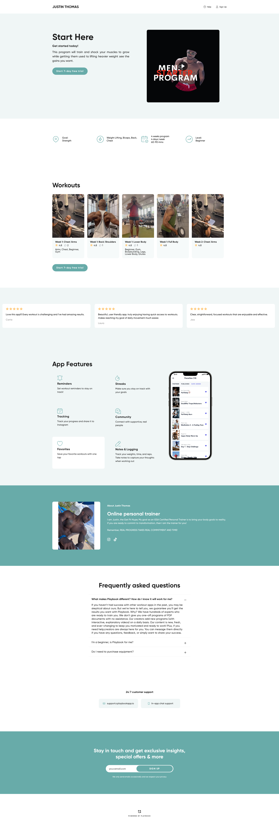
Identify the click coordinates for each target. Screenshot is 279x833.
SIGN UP (154, 768)
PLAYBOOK (146, 816)
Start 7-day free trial (70, 71)
